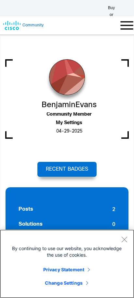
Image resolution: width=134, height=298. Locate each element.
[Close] (124, 239)
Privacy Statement (63, 269)
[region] (67, 264)
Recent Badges (67, 169)
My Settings (69, 123)
